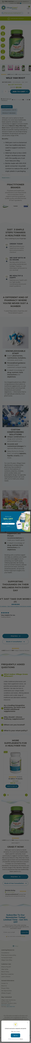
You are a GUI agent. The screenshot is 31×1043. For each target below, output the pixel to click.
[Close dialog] (29, 512)
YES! (8, 523)
